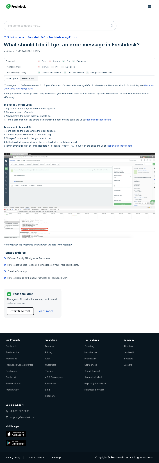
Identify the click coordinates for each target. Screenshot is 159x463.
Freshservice (12, 352)
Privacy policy (13, 457)
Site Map (56, 457)
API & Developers (54, 377)
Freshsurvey (12, 389)
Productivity (90, 358)
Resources (50, 383)
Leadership (129, 352)
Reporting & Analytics (95, 383)
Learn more (45, 311)
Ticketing (89, 346)
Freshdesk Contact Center (19, 364)
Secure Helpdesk (93, 377)
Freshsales (11, 358)
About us (128, 346)
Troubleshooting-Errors (63, 37)
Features (49, 346)
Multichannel (90, 352)
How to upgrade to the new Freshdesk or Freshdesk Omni (37, 278)
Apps (47, 358)
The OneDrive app (17, 271)
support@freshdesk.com (98, 119)
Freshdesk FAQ (36, 37)
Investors (128, 358)
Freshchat (11, 377)
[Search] (112, 25)
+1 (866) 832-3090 (19, 411)
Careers (128, 364)
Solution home (15, 37)
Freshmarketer (13, 383)
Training (49, 371)
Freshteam (11, 371)
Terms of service (36, 457)
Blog (47, 389)
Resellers (50, 396)
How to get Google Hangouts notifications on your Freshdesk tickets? (43, 264)
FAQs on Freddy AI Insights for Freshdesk (28, 258)
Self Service (90, 364)
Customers (50, 364)
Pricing (48, 352)
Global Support (92, 371)
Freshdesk (11, 346)
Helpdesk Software (94, 389)
